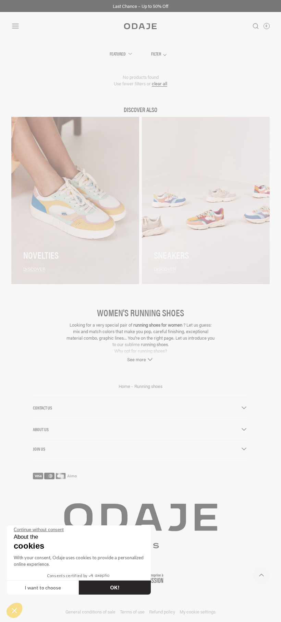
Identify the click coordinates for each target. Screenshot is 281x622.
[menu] (54, 26)
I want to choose (43, 587)
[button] (14, 610)
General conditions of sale (90, 611)
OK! (115, 587)
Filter (156, 53)
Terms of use (132, 611)
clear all (159, 83)
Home (125, 386)
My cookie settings (198, 611)
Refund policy (162, 611)
